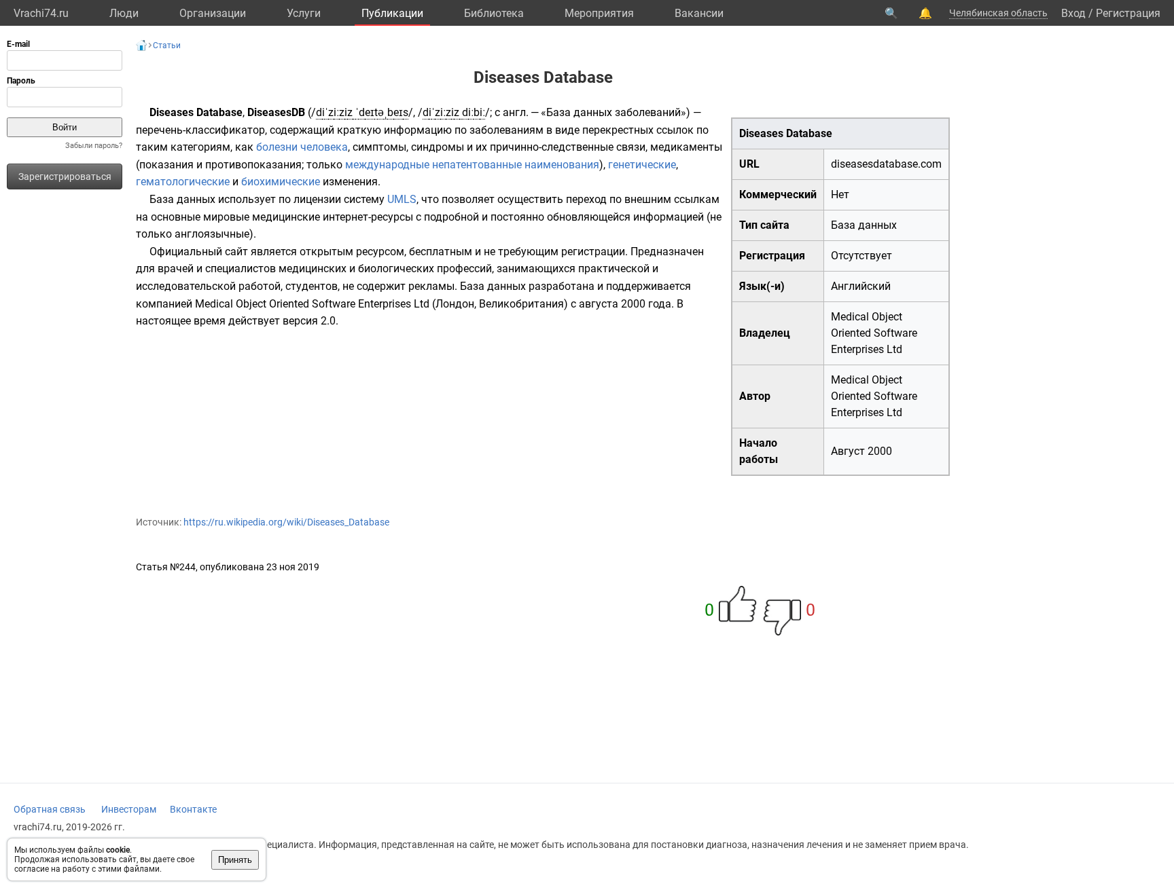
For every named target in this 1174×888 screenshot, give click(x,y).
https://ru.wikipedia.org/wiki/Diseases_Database (286, 522)
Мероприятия (599, 13)
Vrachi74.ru (41, 13)
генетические (642, 164)
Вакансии (699, 13)
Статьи (167, 45)
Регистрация (1128, 13)
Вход (1073, 13)
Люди (124, 13)
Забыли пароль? (93, 145)
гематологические (183, 181)
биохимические (280, 181)
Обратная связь (50, 809)
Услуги (304, 13)
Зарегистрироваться (64, 176)
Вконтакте (193, 809)
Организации (212, 13)
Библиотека (494, 13)
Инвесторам (128, 809)
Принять (235, 860)
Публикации (392, 13)
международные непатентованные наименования (472, 164)
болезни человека (302, 147)
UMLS (401, 199)
